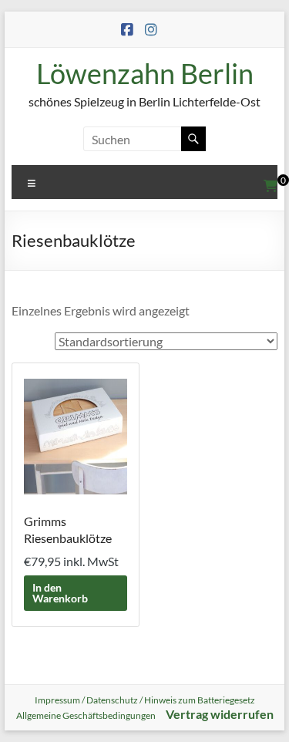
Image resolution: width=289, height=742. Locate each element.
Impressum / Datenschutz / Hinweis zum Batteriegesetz (145, 700)
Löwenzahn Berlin (145, 73)
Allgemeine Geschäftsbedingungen (86, 715)
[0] (270, 186)
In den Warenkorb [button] (60, 593)
